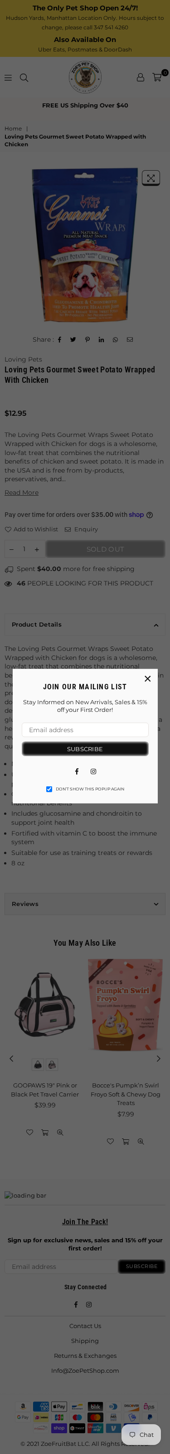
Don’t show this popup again (90, 789)
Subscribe (85, 748)
